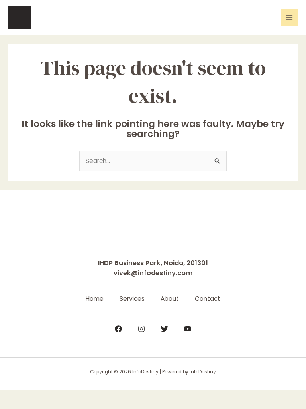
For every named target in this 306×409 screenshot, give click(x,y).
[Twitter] (164, 328)
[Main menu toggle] (289, 17)
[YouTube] (187, 328)
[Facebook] (118, 328)
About (170, 298)
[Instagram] (141, 328)
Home (95, 298)
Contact (207, 298)
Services (132, 298)
